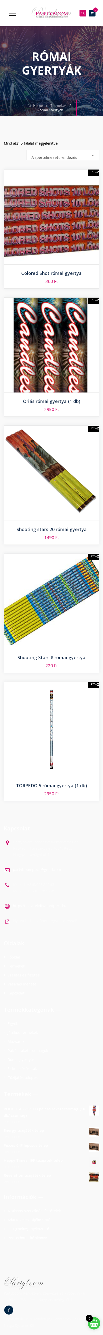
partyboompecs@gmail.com (37, 869)
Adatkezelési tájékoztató (29, 1219)
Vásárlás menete (22, 983)
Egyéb (13, 1023)
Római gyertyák (21, 1059)
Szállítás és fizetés (24, 974)
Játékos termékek (23, 1032)
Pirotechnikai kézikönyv (27, 1237)
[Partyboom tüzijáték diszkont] (51, 13)
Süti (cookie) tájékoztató (28, 1228)
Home (37, 105)
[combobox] (62, 155)
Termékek (16, 965)
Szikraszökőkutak (22, 1068)
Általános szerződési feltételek (34, 1210)
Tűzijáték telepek (23, 1077)
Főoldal (14, 956)
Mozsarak (16, 1041)
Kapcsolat (16, 992)
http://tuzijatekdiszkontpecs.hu (39, 905)
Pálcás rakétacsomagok (28, 1050)
